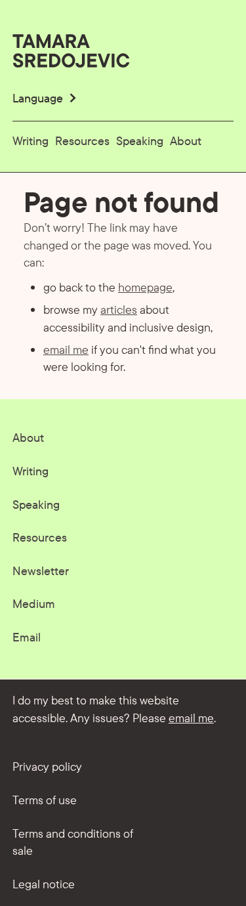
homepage (145, 287)
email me (66, 349)
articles (118, 309)
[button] (45, 98)
